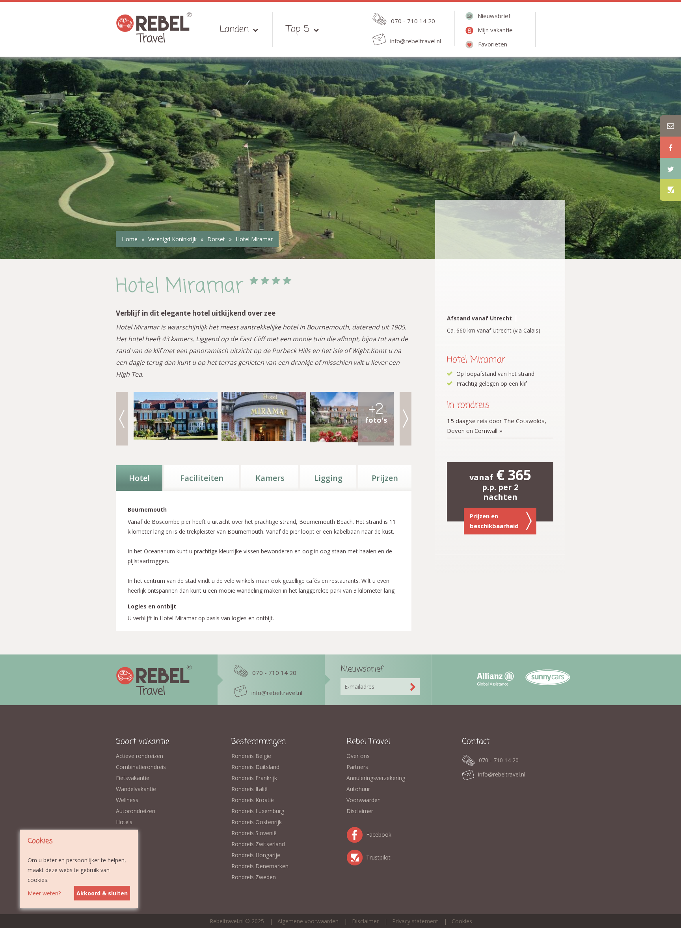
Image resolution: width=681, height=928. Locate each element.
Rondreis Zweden (253, 877)
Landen (234, 29)
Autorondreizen (135, 811)
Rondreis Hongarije (255, 855)
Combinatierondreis (141, 767)
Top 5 (298, 29)
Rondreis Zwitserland (258, 844)
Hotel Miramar (254, 239)
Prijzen (385, 478)
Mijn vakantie (495, 30)
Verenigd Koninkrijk (172, 239)
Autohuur (358, 789)
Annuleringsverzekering (375, 778)
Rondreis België (251, 756)
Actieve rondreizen (139, 756)
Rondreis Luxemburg (257, 811)
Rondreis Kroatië (252, 800)
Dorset (216, 239)
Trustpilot (356, 856)
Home (130, 239)
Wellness (127, 800)
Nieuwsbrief (494, 16)
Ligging (328, 478)
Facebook (356, 833)
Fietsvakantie (132, 778)
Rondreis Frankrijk (254, 778)
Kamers (270, 478)
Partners (357, 767)
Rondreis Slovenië (254, 833)
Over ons (358, 756)
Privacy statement (415, 921)
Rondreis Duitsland (255, 767)
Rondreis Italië (249, 789)
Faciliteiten (201, 478)
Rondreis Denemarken (259, 866)
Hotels (124, 822)
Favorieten (492, 44)
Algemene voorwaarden (308, 921)
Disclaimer (359, 811)
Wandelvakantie (136, 789)
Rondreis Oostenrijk (256, 822)
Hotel (139, 478)
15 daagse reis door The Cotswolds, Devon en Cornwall (496, 425)
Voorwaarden (363, 800)
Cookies (462, 921)
